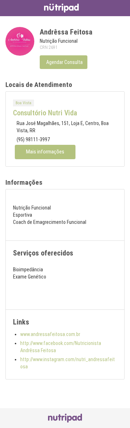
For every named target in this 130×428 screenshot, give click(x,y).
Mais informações (45, 151)
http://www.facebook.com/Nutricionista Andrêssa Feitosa (60, 346)
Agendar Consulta (64, 62)
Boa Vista (23, 103)
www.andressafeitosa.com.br (50, 334)
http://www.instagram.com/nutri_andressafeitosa (67, 362)
